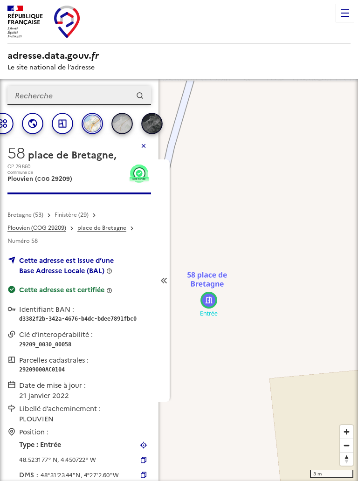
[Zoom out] (346, 445)
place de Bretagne (101, 228)
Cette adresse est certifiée (61, 290)
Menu (345, 13)
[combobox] (79, 95)
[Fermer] (143, 145)
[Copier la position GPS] (143, 460)
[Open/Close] (164, 280)
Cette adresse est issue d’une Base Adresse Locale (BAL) (66, 265)
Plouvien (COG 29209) (36, 228)
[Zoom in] (346, 432)
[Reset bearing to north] (346, 459)
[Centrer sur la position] (143, 445)
